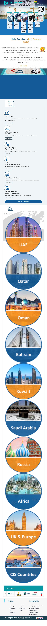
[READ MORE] (23, 66)
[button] (3, 9)
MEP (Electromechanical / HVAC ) (13, 163)
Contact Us (40, 4)
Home (11, 605)
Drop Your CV (32, 4)
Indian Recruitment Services (35, 607)
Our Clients (22, 607)
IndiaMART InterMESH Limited (21, 618)
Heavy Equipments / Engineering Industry (11, 148)
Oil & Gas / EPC (9, 117)
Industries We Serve (32, 7)
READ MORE (8, 123)
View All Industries (23, 201)
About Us (16, 7)
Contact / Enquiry (23, 608)
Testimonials (22, 605)
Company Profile (13, 607)
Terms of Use (29, 617)
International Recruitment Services (36, 605)
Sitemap (21, 610)
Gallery (40, 7)
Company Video (12, 612)
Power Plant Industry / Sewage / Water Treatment (12, 192)
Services (23, 7)
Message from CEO (13, 608)
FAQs (11, 610)
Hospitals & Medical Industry (13, 178)
